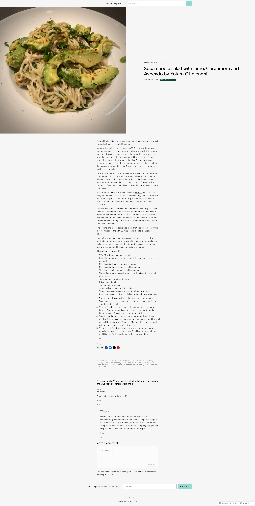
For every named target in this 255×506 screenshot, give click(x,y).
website (153, 173)
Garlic (99, 363)
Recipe (129, 365)
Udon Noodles (151, 365)
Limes (154, 363)
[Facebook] (121, 497)
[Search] (189, 3)
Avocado (100, 361)
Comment (151, 464)
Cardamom (127, 361)
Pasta (152, 62)
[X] (129, 497)
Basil (119, 361)
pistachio (121, 365)
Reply (98, 404)
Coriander (147, 361)
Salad (135, 365)
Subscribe (185, 486)
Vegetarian (101, 367)
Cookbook (137, 361)
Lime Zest (147, 363)
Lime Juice (136, 363)
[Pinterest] (133, 497)
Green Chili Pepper (112, 363)
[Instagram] (125, 497)
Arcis (156, 80)
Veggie (167, 62)
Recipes (159, 62)
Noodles (100, 365)
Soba (141, 365)
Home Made (126, 363)
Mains (146, 62)
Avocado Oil (110, 361)
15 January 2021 (101, 391)
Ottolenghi (110, 365)
